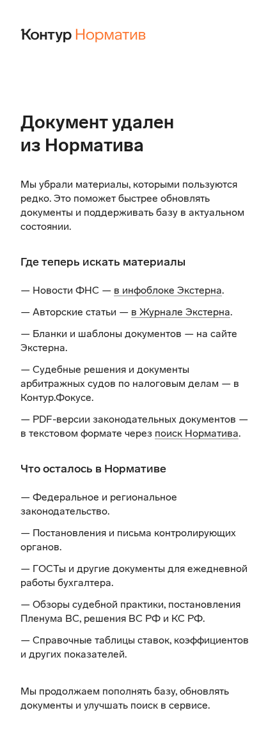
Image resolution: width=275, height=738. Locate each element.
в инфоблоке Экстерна (168, 290)
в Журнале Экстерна (180, 312)
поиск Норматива (197, 433)
